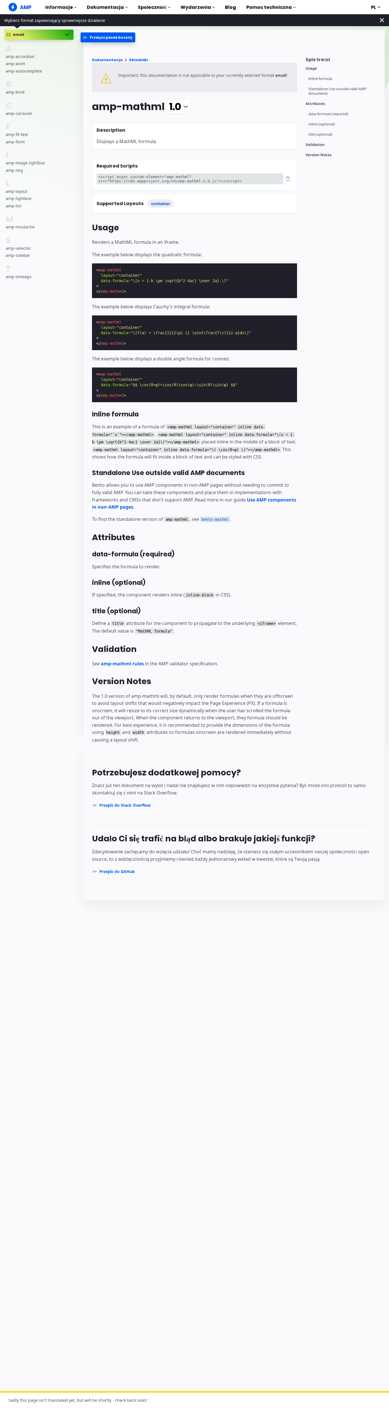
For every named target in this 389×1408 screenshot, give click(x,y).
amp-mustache (20, 227)
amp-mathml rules (122, 663)
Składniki (138, 60)
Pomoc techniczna (269, 7)
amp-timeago (18, 276)
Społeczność (152, 7)
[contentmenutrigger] (342, 61)
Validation (315, 144)
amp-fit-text (17, 134)
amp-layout (16, 191)
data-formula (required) (328, 114)
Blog (230, 7)
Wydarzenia (196, 7)
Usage (311, 68)
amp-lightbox (18, 198)
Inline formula (320, 78)
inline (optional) (321, 124)
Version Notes (318, 154)
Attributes (315, 103)
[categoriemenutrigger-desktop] (108, 37)
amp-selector (18, 248)
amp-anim (15, 63)
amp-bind (15, 92)
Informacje (59, 7)
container (160, 203)
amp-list (13, 205)
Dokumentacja (105, 7)
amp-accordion (20, 56)
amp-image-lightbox (25, 163)
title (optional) (320, 134)
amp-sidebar (18, 255)
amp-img (14, 170)
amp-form (15, 141)
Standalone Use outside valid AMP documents (337, 91)
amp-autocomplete (24, 71)
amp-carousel (19, 113)
